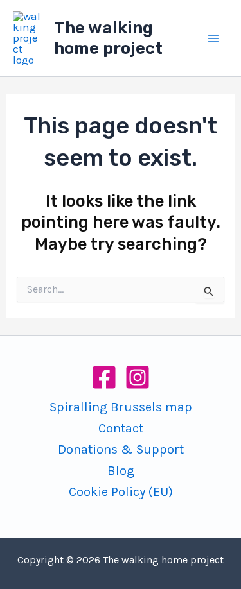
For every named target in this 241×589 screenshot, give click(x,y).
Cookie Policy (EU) (121, 491)
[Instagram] (137, 377)
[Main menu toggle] (214, 38)
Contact (120, 428)
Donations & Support (121, 449)
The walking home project (108, 38)
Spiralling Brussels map (120, 407)
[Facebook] (104, 377)
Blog (120, 470)
